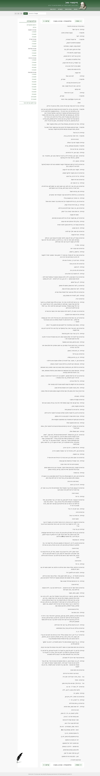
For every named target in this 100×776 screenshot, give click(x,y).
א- (15, 13)
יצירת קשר (53, 9)
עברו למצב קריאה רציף (30, 103)
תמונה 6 (34, 87)
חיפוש (25, 13)
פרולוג (34, 27)
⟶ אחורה (78, 21)
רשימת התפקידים (31, 25)
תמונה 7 (34, 89)
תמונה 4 (34, 67)
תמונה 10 (33, 97)
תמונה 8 (34, 92)
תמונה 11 (33, 99)
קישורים (60, 9)
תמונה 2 (34, 34)
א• (18, 13)
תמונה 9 (34, 94)
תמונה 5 (34, 70)
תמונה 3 (34, 37)
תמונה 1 (34, 32)
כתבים (75, 9)
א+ (21, 13)
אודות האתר (68, 9)
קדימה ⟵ (46, 21)
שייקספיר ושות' (71, 2)
